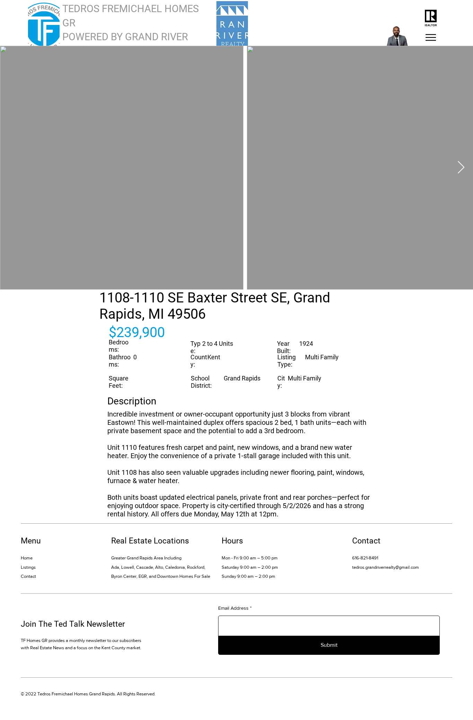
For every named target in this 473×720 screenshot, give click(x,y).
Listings (28, 567)
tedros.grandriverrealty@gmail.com (385, 567)
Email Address (233, 608)
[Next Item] (461, 167)
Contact (28, 576)
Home (27, 557)
